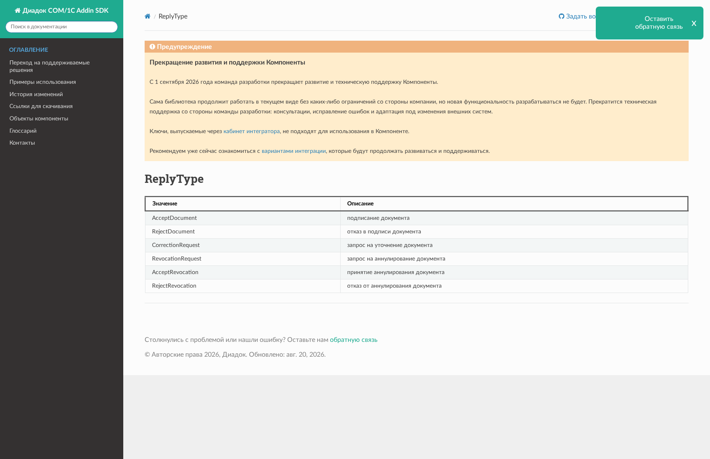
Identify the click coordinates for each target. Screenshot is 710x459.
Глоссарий (23, 131)
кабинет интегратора (252, 131)
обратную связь (354, 340)
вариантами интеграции (294, 151)
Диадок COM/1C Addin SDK (64, 10)
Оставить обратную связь (659, 23)
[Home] (148, 16)
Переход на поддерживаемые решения (49, 66)
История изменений (36, 94)
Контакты (22, 143)
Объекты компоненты (38, 118)
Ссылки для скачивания (41, 106)
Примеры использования (42, 82)
